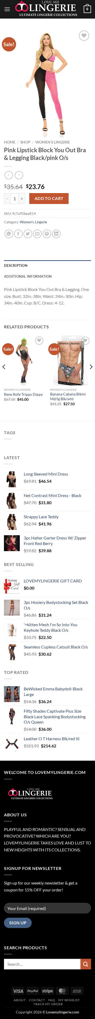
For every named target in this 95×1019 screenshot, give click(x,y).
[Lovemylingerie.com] (47, 9)
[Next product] (8, 175)
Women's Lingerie (52, 142)
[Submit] (85, 964)
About (20, 1000)
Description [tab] (15, 265)
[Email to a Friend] (37, 233)
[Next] (91, 377)
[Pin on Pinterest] (46, 233)
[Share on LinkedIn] (56, 233)
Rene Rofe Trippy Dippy (23, 394)
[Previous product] (19, 175)
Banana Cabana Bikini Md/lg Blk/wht (68, 396)
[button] (7, 9)
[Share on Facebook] (18, 233)
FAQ (51, 1000)
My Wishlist (69, 1000)
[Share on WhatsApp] (8, 233)
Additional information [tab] (28, 276)
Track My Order (48, 1004)
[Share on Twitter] (27, 233)
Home (9, 142)
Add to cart (49, 198)
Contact (37, 1000)
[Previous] (4, 377)
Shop (25, 142)
